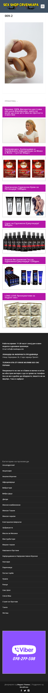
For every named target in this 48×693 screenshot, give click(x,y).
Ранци (5, 584)
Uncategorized (8, 465)
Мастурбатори (8, 539)
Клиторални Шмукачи (11, 522)
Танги (4, 607)
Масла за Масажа (10, 533)
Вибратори (7, 488)
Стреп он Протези (10, 602)
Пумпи (5, 579)
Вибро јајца (7, 493)
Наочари (6, 562)
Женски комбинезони (11, 505)
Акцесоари (7, 471)
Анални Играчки (9, 476)
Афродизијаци (8, 482)
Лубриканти (7, 528)
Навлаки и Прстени (10, 550)
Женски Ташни (8, 510)
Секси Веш (6, 596)
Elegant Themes (23, 685)
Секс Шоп (6, 590)
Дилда (5, 499)
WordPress (24, 687)
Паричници (7, 567)
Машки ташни (8, 545)
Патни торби (8, 573)
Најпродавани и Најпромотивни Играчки (20, 556)
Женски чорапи (8, 516)
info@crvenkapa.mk (15, 349)
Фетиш (5, 613)
